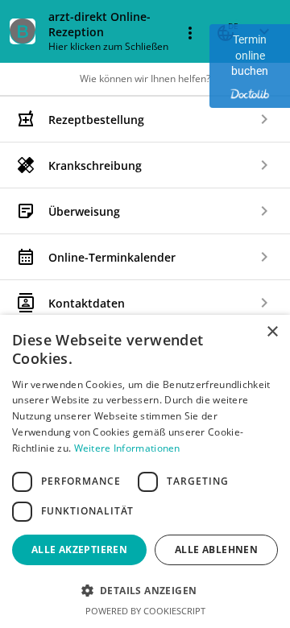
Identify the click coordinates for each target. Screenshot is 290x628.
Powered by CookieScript (145, 611)
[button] (145, 590)
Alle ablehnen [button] (216, 549)
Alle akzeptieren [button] (79, 549)
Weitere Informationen (127, 448)
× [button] (272, 332)
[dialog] (145, 471)
